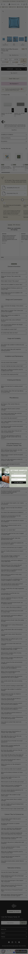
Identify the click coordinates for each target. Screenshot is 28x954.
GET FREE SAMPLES (18, 482)
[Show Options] (25, 479)
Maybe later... (18, 484)
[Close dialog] (27, 467)
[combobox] (18, 479)
